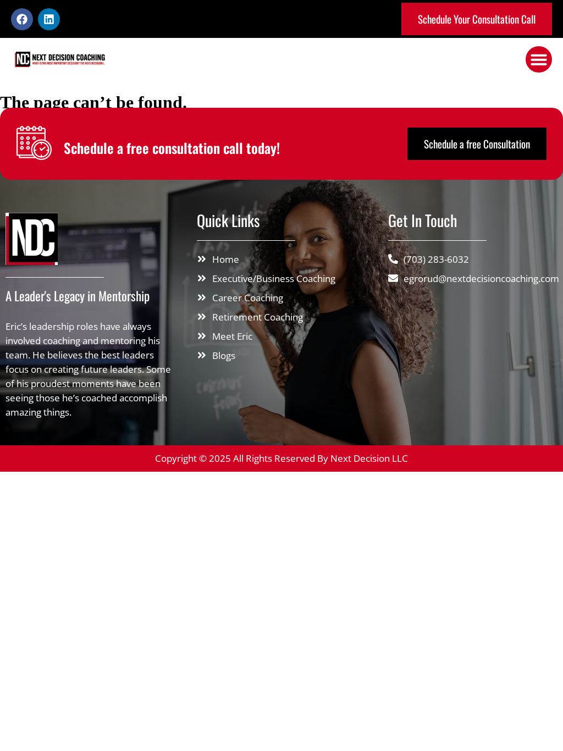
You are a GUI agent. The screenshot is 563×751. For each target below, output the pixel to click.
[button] (539, 59)
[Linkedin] (49, 19)
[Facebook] (22, 19)
